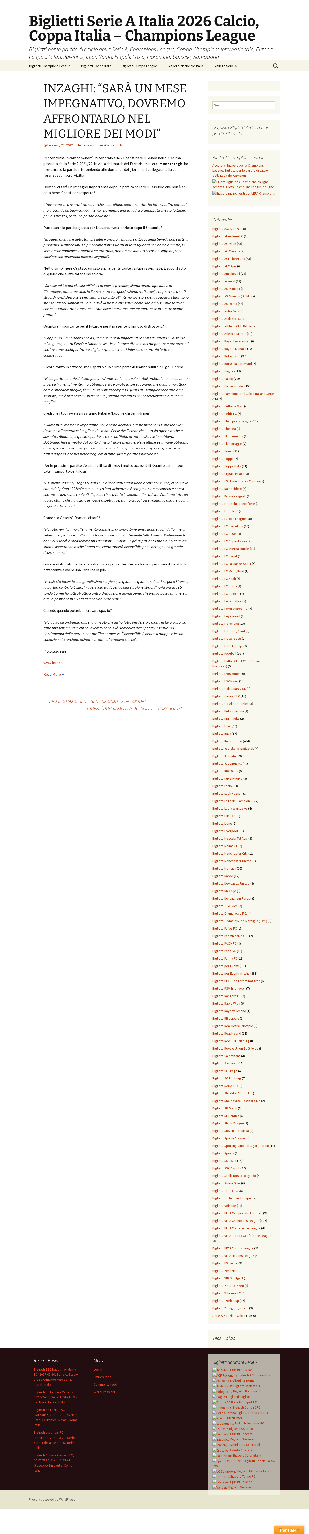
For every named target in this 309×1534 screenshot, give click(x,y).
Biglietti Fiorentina (225, 623)
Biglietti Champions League (49, 66)
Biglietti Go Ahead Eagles (230, 703)
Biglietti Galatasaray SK (229, 688)
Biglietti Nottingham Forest (231, 898)
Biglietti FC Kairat (224, 556)
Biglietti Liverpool (225, 831)
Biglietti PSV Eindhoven (229, 988)
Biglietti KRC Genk (225, 771)
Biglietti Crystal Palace (228, 473)
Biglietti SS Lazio (224, 1161)
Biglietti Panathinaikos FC (230, 936)
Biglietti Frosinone (225, 673)
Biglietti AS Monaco (226, 288)
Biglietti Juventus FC (227, 763)
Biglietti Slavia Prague (228, 1123)
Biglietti (240, 1370)
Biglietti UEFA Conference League (236, 1228)
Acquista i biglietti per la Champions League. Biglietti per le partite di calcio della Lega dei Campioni (240, 170)
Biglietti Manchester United (232, 861)
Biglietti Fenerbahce (227, 601)
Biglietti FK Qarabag (226, 638)
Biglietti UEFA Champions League (235, 1220)
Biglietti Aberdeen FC (227, 236)
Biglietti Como (222, 451)
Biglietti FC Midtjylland (228, 571)
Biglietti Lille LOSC (225, 816)
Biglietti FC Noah (224, 578)
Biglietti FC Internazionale (230, 548)
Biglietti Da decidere (227, 488)
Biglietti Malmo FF (225, 846)
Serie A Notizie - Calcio (98, 145)
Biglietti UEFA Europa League (232, 1248)
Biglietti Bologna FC (226, 356)
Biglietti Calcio (222, 378)
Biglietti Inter (221, 726)
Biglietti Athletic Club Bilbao (232, 326)
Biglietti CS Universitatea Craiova (236, 481)
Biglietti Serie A (225, 66)
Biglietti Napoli (222, 876)
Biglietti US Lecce (225, 1263)
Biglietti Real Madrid (226, 1033)
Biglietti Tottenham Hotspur (232, 1198)
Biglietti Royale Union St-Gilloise (235, 1048)
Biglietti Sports (223, 1153)
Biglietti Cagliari (223, 371)
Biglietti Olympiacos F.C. (229, 913)
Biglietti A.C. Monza (226, 229)
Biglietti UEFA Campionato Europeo (237, 1213)
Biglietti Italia (221, 733)
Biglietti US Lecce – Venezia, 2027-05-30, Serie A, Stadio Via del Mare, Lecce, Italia (55, 1397)
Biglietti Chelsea (224, 428)
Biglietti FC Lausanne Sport (231, 563)
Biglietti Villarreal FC (226, 1293)
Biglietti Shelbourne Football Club (236, 1101)
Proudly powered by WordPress (52, 1499)
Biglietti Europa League (139, 66)
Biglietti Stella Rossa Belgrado (234, 1176)
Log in (98, 1369)
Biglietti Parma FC (225, 958)
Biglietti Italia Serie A (227, 741)
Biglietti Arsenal (223, 281)
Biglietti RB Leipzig (225, 1018)
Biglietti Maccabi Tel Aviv (230, 838)
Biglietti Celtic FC (224, 413)
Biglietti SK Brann (224, 1108)
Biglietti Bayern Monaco (229, 348)
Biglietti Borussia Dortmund (232, 363)
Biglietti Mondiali (224, 868)
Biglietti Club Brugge (227, 443)
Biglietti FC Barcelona (227, 526)
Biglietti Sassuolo (225, 1063)
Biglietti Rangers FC (226, 996)
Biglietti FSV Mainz (225, 681)
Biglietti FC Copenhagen (229, 541)
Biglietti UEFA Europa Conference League (241, 1235)
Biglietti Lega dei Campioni (231, 801)
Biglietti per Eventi (225, 966)
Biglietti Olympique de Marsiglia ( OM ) (239, 921)
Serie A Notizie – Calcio (229, 1316)
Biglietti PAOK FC (224, 943)
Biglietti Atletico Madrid (229, 333)
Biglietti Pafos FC (224, 928)
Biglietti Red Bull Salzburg (230, 1041)
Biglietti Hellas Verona (228, 711)
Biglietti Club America (227, 436)
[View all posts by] (121, 145)
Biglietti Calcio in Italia (228, 386)
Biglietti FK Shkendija (227, 646)
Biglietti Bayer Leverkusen (231, 341)
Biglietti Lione (222, 823)
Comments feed (105, 1384)
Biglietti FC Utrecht (225, 593)
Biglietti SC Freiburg (226, 1078)
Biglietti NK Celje (224, 891)
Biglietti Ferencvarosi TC (230, 608)
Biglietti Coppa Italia (96, 66)
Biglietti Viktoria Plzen (228, 1286)
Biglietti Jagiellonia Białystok (233, 748)
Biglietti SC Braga (224, 1071)
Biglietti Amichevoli (226, 274)
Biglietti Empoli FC (225, 511)
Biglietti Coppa (223, 458)
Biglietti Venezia (224, 1271)
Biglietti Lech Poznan (227, 793)
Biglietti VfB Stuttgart (227, 1278)
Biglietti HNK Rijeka (225, 718)
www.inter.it (53, 662)
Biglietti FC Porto (224, 586)
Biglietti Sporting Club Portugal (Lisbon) (240, 1146)
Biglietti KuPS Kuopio (227, 778)
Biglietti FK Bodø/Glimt (228, 631)
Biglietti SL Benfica (225, 1116)
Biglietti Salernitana (226, 1056)
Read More (52, 674)
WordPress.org (105, 1392)
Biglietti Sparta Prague (228, 1138)
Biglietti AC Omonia (226, 251)
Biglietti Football (224, 653)
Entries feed (103, 1377)
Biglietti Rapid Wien (226, 1003)
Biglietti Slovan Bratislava (230, 1131)
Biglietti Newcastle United (231, 883)
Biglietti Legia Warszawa (229, 808)
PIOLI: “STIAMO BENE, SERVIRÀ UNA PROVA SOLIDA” (94, 701)
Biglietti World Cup (225, 1301)
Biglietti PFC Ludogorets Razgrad (236, 981)
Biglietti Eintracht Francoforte (233, 503)
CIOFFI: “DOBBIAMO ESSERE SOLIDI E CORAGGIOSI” (138, 708)
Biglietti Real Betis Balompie (232, 1026)
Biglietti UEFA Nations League (233, 1256)
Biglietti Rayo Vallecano (229, 1011)
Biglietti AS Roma (224, 303)
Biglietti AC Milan (224, 244)
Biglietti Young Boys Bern (230, 1308)
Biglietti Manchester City (230, 853)
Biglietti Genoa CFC (226, 696)
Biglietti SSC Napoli (226, 1168)
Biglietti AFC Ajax (224, 266)
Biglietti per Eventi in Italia (231, 973)
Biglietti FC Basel (224, 533)
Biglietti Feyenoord (226, 616)
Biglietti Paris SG (224, 951)
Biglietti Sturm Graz (226, 1183)
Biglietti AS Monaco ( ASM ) (231, 296)
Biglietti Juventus (225, 756)
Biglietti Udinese (224, 1206)
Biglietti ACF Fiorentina (228, 259)
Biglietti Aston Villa (225, 311)
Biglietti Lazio (222, 786)
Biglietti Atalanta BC (226, 318)
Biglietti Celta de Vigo (227, 406)
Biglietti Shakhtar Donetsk (231, 1093)
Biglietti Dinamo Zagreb (229, 496)
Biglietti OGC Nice (225, 906)
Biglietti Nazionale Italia (185, 66)
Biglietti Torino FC (225, 1191)
